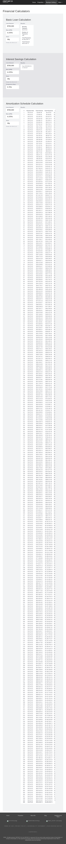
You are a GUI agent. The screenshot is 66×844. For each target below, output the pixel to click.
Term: (7, 36)
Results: (23, 23)
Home (34, 2)
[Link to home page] (8, 2)
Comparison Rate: (11, 84)
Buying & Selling (51, 3)
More (60, 3)
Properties (41, 3)
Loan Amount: (10, 23)
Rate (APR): (9, 30)
